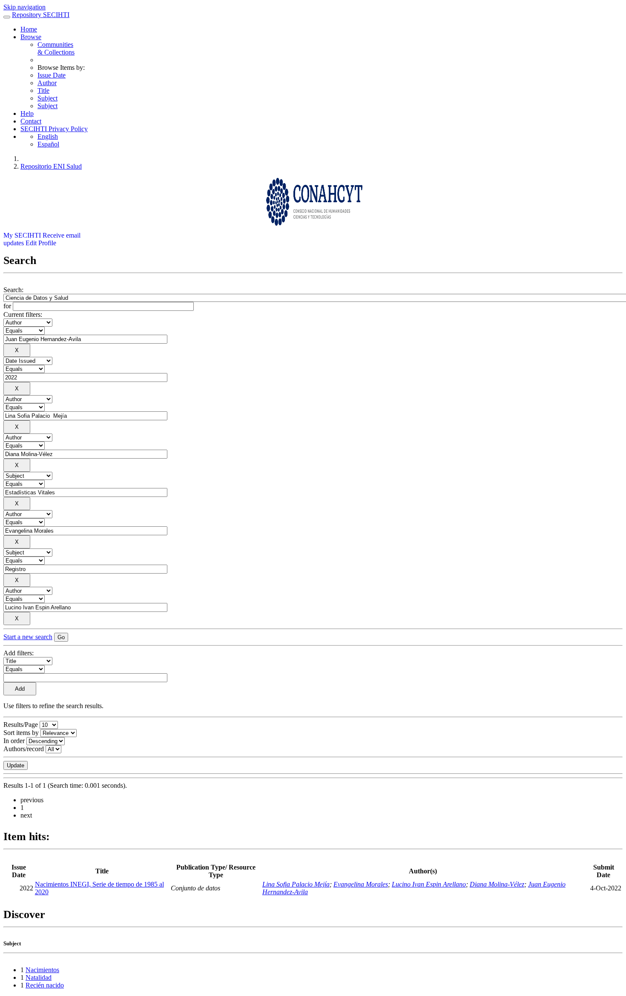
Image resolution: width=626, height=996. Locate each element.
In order (14, 740)
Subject (47, 98)
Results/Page (20, 724)
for (7, 306)
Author (47, 82)
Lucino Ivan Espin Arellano (429, 884)
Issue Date (51, 75)
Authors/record (23, 748)
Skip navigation (24, 7)
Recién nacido (45, 985)
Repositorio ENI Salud (51, 166)
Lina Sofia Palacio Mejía (296, 884)
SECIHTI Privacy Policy (54, 128)
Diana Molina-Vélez (497, 884)
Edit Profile (41, 243)
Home (28, 29)
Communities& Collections (56, 48)
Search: (13, 289)
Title (43, 90)
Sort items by (21, 732)
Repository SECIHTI (40, 14)
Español (48, 144)
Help (27, 113)
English (47, 136)
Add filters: (18, 653)
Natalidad (39, 977)
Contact (30, 121)
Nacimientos (42, 969)
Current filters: (22, 314)
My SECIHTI (22, 235)
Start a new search (27, 636)
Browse (30, 36)
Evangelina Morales (360, 884)
